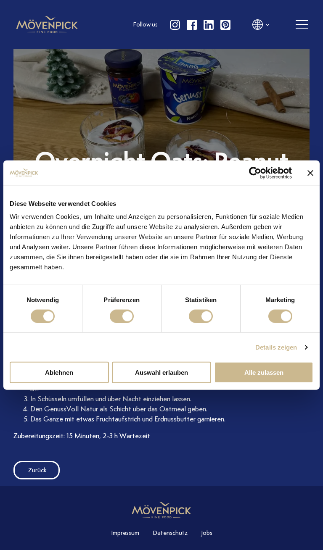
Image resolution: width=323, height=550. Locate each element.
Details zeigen (276, 346)
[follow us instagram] (175, 25)
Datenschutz (170, 533)
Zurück (37, 470)
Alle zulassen (263, 372)
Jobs (206, 533)
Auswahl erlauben (161, 372)
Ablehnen (59, 372)
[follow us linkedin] (209, 25)
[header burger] (302, 25)
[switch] (122, 316)
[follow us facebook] (192, 25)
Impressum (125, 533)
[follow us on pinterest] (225, 25)
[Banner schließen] (310, 173)
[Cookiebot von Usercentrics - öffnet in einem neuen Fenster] (255, 172)
